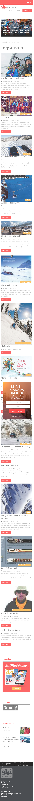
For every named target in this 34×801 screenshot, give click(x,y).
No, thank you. (17, 416)
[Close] (28, 385)
